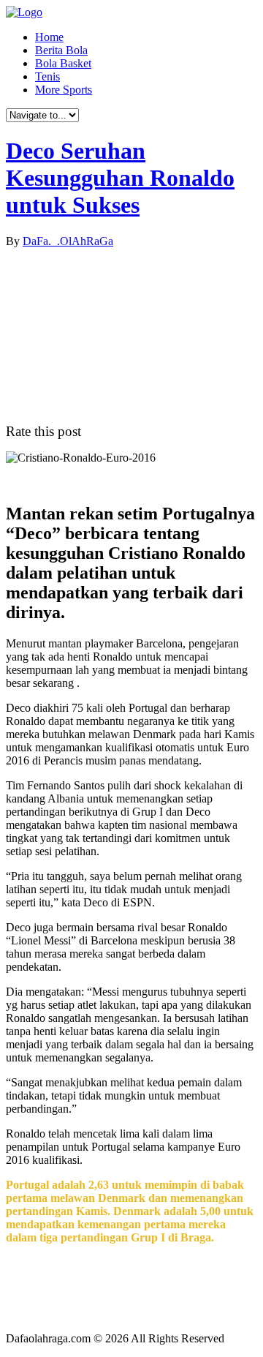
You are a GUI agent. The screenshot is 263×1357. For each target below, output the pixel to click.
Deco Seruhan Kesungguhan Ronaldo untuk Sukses (120, 178)
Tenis (47, 76)
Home (49, 37)
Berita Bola (61, 50)
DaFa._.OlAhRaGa (68, 241)
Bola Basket (63, 63)
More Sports (63, 89)
